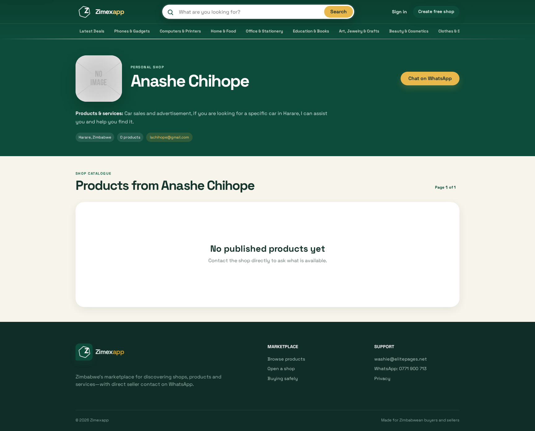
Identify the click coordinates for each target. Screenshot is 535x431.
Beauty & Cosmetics (408, 31)
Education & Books (311, 31)
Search (338, 11)
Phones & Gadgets (132, 31)
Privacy (382, 378)
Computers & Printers (180, 31)
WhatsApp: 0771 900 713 (400, 368)
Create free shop (436, 11)
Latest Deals (92, 31)
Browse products (286, 359)
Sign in (399, 12)
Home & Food (223, 31)
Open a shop (281, 368)
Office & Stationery (264, 31)
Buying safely (283, 378)
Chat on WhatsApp (430, 78)
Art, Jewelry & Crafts (359, 31)
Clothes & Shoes (454, 31)
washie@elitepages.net (400, 359)
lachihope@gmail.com (169, 137)
